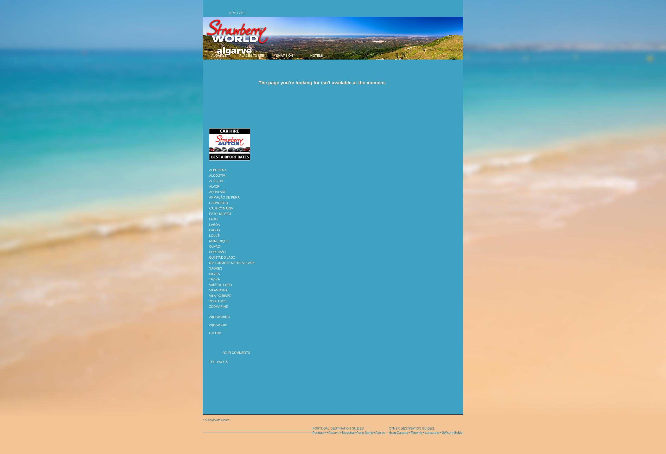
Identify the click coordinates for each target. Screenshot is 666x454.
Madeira (348, 432)
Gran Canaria (398, 432)
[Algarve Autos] (236, 145)
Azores (380, 432)
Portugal (318, 432)
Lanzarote (432, 432)
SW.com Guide (452, 432)
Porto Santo (364, 432)
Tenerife (416, 432)
